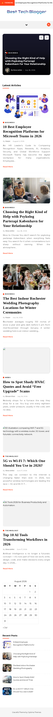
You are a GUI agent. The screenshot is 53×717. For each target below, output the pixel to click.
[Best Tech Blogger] (26, 12)
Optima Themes (34, 712)
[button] (5, 50)
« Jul (5, 627)
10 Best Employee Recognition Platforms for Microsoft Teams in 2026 (23, 131)
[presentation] (41, 37)
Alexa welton (9, 231)
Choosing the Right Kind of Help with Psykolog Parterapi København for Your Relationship (25, 61)
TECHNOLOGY (11, 456)
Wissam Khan (10, 396)
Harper (7, 141)
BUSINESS (10, 122)
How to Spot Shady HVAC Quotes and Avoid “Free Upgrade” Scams (24, 386)
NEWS (8, 377)
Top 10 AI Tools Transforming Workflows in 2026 (25, 539)
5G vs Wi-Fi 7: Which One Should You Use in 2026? (23, 690)
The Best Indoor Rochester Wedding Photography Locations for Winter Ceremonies (24, 667)
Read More (8, 167)
